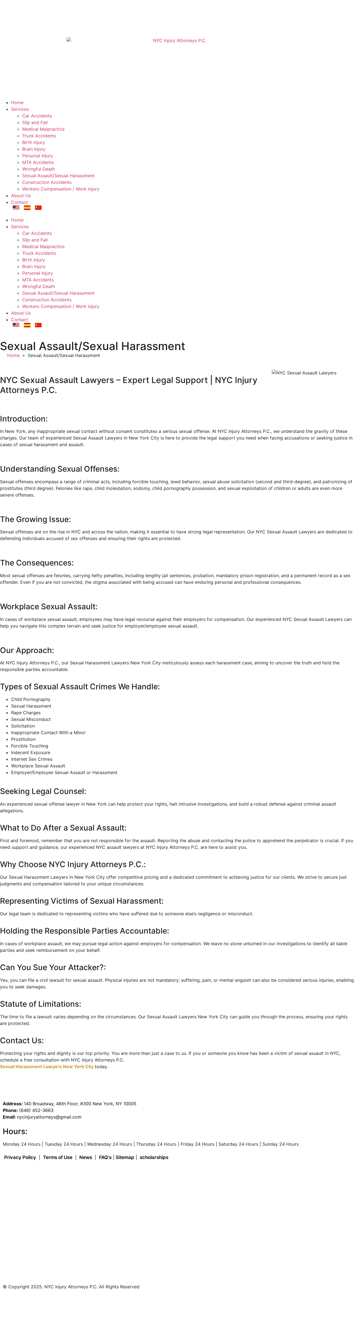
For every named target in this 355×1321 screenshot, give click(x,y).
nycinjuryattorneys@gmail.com (49, 1117)
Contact (19, 202)
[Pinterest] (116, 1303)
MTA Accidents (38, 162)
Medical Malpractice (43, 129)
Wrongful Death (38, 169)
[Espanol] (27, 207)
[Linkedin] (86, 1303)
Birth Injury (33, 142)
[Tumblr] (71, 1303)
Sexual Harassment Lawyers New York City (47, 1066)
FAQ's (105, 1157)
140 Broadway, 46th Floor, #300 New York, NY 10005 (71, 10)
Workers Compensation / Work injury (60, 189)
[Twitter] (55, 1303)
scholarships (154, 1157)
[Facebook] (10, 1303)
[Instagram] (25, 1303)
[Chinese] (38, 207)
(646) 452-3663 (36, 1110)
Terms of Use (57, 1157)
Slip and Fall (35, 122)
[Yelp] (101, 1303)
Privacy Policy (20, 1157)
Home (17, 102)
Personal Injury (37, 155)
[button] (177, 213)
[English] (16, 207)
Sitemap (125, 1157)
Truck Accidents (39, 135)
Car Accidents (37, 116)
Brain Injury (33, 149)
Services (20, 109)
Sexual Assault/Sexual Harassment (58, 175)
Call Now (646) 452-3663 (37, 25)
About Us (21, 195)
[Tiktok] (40, 1303)
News (85, 1157)
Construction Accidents (47, 182)
